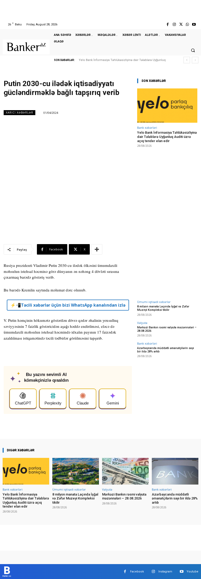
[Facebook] (167, 24)
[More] (96, 249)
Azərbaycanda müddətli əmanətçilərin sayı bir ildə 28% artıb (175, 498)
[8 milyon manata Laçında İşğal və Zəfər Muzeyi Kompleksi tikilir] (75, 471)
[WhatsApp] (187, 24)
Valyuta (142, 322)
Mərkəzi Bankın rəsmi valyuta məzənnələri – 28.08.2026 (167, 329)
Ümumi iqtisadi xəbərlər (154, 301)
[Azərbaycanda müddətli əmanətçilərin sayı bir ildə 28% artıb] (175, 471)
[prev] (186, 60)
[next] (195, 60)
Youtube (192, 571)
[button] (192, 50)
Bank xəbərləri (147, 127)
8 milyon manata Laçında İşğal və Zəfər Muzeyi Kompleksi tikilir (163, 308)
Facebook (137, 571)
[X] (180, 24)
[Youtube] (194, 24)
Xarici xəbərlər (19, 112)
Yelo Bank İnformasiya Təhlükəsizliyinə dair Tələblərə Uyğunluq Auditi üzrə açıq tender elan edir (167, 137)
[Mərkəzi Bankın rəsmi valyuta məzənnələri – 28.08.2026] (125, 471)
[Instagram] (174, 24)
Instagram (165, 571)
